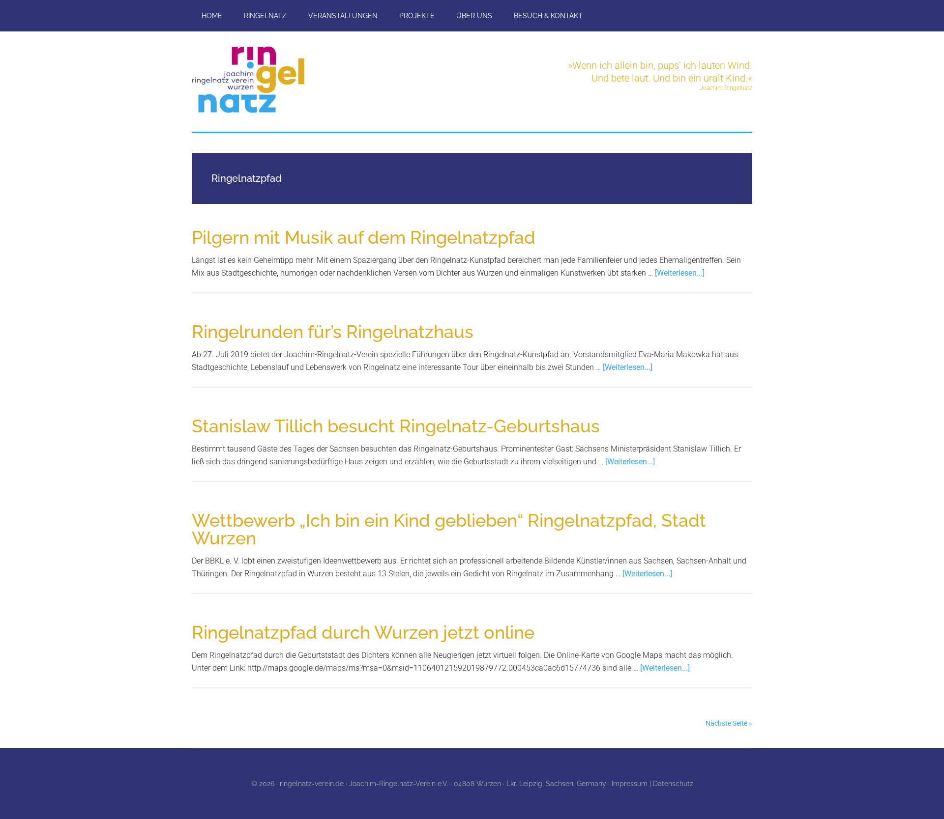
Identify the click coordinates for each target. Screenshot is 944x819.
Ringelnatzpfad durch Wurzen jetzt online (363, 632)
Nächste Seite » (729, 723)
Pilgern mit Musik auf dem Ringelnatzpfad (363, 237)
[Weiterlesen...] (680, 273)
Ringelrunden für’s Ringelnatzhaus (332, 331)
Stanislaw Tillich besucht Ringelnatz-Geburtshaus (396, 426)
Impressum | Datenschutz (652, 784)
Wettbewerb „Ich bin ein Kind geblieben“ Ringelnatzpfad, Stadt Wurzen (449, 529)
